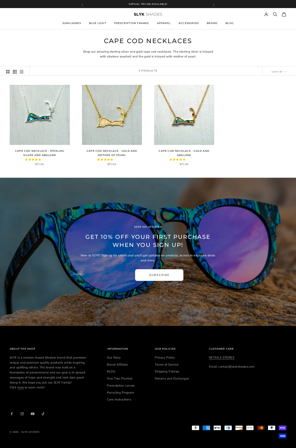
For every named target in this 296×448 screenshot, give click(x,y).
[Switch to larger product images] (8, 71)
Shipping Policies (167, 371)
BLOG (230, 23)
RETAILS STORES (221, 357)
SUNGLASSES (71, 23)
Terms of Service (166, 365)
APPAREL (164, 23)
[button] (33, 159)
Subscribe (159, 275)
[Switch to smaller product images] (15, 71)
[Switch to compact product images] (21, 71)
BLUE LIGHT (97, 23)
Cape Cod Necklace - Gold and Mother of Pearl (112, 152)
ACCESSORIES (189, 23)
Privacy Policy (165, 357)
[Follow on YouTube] (33, 414)
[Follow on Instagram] (22, 414)
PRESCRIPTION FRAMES (131, 23)
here (21, 387)
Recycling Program (120, 393)
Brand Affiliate (117, 365)
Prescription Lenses (121, 386)
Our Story (114, 357)
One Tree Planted (119, 378)
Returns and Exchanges (172, 378)
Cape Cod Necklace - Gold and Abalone (184, 152)
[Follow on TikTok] (43, 414)
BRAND (212, 23)
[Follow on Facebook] (12, 414)
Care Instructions (119, 399)
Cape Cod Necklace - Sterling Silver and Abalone (39, 152)
